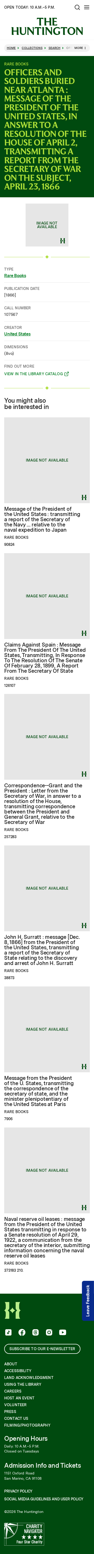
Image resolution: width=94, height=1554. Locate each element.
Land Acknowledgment (29, 1378)
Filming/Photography (27, 1425)
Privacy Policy (18, 1491)
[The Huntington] (47, 26)
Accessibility (17, 1371)
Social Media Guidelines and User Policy (43, 1499)
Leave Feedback (87, 1301)
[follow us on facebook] (21, 1333)
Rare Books (15, 275)
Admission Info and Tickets (42, 1465)
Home (11, 48)
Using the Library (22, 1384)
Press (10, 1412)
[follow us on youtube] (62, 1333)
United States (17, 334)
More (78, 48)
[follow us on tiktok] (7, 1333)
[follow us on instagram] (48, 1333)
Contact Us (16, 1418)
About (10, 1364)
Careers (12, 1391)
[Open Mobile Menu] (87, 7)
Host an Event (19, 1398)
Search (55, 48)
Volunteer (15, 1405)
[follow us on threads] (35, 1333)
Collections (32, 48)
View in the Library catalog (33, 375)
